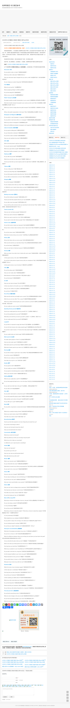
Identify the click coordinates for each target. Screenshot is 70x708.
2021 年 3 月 (52, 286)
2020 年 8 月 (52, 300)
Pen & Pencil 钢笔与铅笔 (9, 293)
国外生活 (52, 131)
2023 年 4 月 (52, 238)
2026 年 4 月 (52, 172)
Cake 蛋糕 (6, 267)
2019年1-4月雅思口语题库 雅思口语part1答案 (12, 660)
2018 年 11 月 (52, 340)
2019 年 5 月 (52, 329)
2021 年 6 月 (52, 280)
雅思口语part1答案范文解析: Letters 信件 (34, 666)
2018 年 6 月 (52, 350)
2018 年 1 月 (52, 359)
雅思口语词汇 (53, 90)
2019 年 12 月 (52, 315)
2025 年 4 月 (52, 194)
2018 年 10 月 (52, 342)
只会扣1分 (51, 409)
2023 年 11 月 (52, 224)
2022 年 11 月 (52, 248)
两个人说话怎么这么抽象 (54, 397)
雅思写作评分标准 (54, 108)
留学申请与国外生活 (62, 32)
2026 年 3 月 (52, 174)
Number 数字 (7, 363)
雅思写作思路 (53, 114)
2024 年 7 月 (52, 209)
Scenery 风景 (7, 250)
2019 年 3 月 (52, 332)
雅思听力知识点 (53, 77)
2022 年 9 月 (52, 251)
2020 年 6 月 (52, 304)
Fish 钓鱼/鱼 (7, 84)
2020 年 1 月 (52, 313)
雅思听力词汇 (53, 75)
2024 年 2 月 (52, 219)
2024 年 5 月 (52, 213)
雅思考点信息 (53, 67)
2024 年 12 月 (52, 199)
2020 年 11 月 (52, 294)
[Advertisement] (35, 20)
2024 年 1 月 (52, 221)
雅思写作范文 (53, 110)
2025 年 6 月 (52, 190)
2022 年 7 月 (52, 255)
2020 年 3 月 (52, 309)
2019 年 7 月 (52, 325)
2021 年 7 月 (52, 278)
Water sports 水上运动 (9, 336)
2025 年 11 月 (52, 180)
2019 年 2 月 (52, 334)
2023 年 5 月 (52, 236)
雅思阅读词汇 (53, 100)
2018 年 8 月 (52, 346)
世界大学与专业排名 (54, 127)
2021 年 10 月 (52, 273)
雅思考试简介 (44, 32)
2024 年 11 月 (52, 201)
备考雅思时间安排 (54, 123)
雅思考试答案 (35, 32)
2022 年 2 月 (52, 265)
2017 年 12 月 (52, 361)
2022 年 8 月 (52, 253)
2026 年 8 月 (52, 165)
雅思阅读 (21, 32)
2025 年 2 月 (52, 197)
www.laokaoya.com (27, 646)
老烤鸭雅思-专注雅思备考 (11, 5)
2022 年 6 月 (52, 257)
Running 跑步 (7, 350)
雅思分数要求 (53, 129)
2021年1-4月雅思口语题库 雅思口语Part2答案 (35, 664)
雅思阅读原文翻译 (54, 94)
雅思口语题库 (14, 641)
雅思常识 (52, 63)
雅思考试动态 (53, 65)
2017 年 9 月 (52, 367)
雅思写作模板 (53, 112)
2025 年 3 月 (52, 195)
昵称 (17, 677)
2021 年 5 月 (52, 282)
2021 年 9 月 (52, 275)
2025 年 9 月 (52, 184)
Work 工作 (6, 497)
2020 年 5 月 (52, 305)
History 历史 (7, 237)
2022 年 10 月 (52, 249)
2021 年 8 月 (52, 276)
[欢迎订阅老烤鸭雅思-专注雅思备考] (68, 2)
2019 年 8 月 (52, 323)
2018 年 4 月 (52, 354)
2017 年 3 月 (52, 379)
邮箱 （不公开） (19, 680)
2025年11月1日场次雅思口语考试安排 (57, 140)
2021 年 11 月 (52, 271)
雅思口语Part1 (6, 641)
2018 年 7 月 (52, 348)
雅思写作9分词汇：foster (54, 146)
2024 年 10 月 (52, 203)
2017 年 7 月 (52, 371)
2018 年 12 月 (52, 338)
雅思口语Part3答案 (54, 85)
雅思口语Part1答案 (14, 35)
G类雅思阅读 (53, 102)
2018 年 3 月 (52, 356)
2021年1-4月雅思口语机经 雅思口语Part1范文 (36, 48)
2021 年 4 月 (52, 284)
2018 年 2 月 (52, 358)
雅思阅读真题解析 (54, 96)
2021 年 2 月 (52, 288)
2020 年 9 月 (52, 298)
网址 (17, 682)
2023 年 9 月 (52, 228)
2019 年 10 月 (52, 319)
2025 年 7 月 (52, 188)
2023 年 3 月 (52, 240)
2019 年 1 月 (52, 336)
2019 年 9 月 (52, 321)
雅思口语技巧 (53, 88)
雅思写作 (28, 32)
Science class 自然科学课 (10, 222)
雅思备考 (53, 705)
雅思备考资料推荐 (54, 121)
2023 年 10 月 (52, 226)
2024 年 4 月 (52, 215)
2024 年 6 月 (52, 211)
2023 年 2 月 (52, 242)
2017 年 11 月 (52, 363)
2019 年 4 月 (52, 331)
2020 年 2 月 (52, 311)
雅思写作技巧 (53, 106)
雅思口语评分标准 (54, 87)
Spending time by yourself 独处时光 (12, 308)
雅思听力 (8, 32)
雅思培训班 (51, 133)
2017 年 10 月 (52, 365)
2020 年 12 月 (52, 292)
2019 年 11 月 (52, 317)
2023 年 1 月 (52, 244)
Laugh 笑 (6, 321)
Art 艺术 (6, 280)
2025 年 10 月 (52, 182)
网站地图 (44, 705)
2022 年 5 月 (52, 259)
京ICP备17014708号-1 (34, 705)
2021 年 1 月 (52, 290)
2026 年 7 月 (52, 167)
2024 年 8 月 (52, 207)
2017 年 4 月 (52, 377)
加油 (50, 415)
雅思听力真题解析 (54, 73)
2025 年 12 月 (52, 178)
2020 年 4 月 (52, 307)
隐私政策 (40, 705)
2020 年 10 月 (52, 296)
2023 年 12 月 (52, 222)
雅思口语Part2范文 (54, 83)
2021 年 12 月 (52, 269)
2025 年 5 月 (52, 192)
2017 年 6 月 (52, 373)
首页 (3, 32)
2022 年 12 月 (52, 246)
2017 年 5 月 (52, 375)
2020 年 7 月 (52, 302)
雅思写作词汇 (53, 115)
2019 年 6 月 (52, 327)
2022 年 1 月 (52, 267)
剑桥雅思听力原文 (54, 71)
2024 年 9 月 (52, 205)
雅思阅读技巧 (53, 98)
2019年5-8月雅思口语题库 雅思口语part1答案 (35, 660)
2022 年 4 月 (52, 261)
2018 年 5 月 (52, 352)
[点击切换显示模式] (67, 692)
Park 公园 (6, 391)
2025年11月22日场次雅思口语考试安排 (57, 148)
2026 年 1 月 (52, 176)
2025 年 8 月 (52, 186)
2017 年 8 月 (52, 369)
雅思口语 (15, 32)
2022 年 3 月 (52, 263)
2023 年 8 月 (52, 230)
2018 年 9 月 (52, 344)
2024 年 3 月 (52, 217)
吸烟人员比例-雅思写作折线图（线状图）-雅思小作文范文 (19, 652)
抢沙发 (33, 42)
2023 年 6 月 (52, 234)
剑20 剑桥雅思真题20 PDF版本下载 (56, 142)
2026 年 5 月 (52, 170)
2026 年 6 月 (52, 168)
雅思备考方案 (53, 32)
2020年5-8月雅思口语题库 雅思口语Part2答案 (18, 64)
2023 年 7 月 (52, 232)
